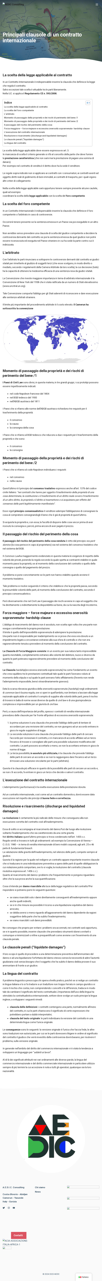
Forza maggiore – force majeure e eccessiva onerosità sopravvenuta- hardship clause (47, 128)
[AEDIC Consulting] (13, 4)
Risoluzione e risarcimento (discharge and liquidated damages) (35, 135)
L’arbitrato (9, 114)
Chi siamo (40, 1187)
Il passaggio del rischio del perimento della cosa (28, 125)
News (38, 1191)
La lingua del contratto (15, 143)
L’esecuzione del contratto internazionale (24, 132)
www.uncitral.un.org (13, 286)
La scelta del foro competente (19, 110)
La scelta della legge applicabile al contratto (26, 107)
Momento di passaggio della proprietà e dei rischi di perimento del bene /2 (41, 121)
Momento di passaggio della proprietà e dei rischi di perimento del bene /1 (41, 117)
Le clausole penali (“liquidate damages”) (24, 139)
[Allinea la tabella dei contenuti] (87, 103)
